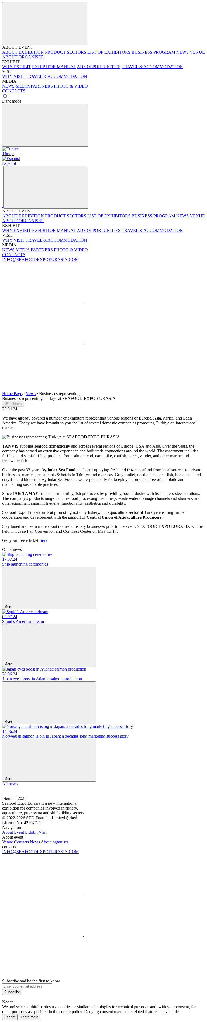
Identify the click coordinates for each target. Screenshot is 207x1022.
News (31, 393)
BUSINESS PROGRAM (153, 52)
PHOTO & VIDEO (71, 86)
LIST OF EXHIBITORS (108, 52)
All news (10, 784)
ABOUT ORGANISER (23, 57)
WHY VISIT (13, 76)
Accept (9, 1017)
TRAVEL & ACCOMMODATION (152, 66)
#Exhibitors (13, 404)
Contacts (21, 842)
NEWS (182, 52)
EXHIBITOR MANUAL (54, 66)
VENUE (197, 52)
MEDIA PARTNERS (34, 86)
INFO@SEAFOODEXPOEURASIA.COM (40, 259)
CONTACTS (13, 91)
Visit (42, 832)
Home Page (12, 393)
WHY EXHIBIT (16, 66)
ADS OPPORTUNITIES (98, 66)
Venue (7, 842)
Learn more (29, 1017)
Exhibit (31, 832)
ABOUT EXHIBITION (23, 52)
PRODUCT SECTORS (65, 52)
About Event (13, 832)
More (8, 607)
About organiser (54, 842)
